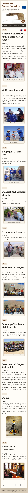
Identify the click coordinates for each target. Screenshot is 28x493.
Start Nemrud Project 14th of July (13, 365)
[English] (21, 30)
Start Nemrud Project (13, 267)
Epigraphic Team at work (12, 153)
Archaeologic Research (13, 232)
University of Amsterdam (8, 448)
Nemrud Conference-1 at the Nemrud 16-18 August (13, 36)
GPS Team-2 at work (12, 90)
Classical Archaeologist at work (13, 193)
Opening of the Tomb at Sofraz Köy (13, 325)
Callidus (6, 398)
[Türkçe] (25, 30)
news (4, 29)
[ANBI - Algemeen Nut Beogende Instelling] (24, 7)
